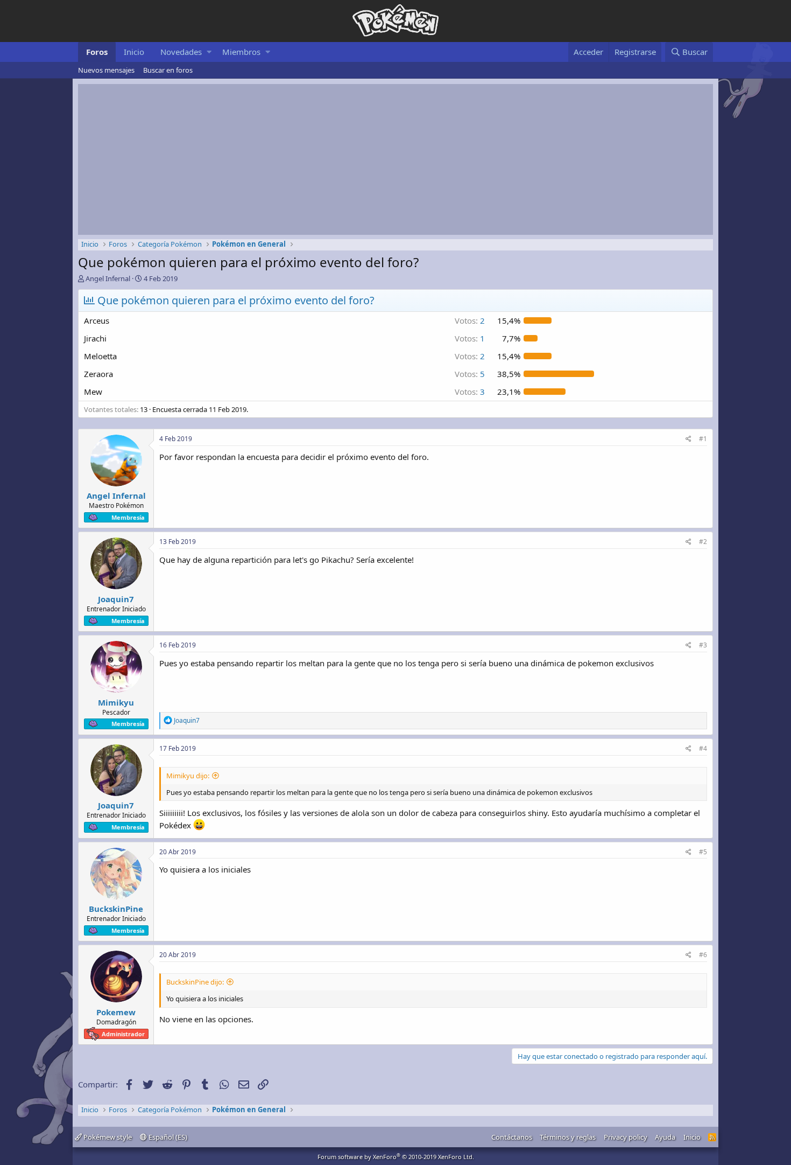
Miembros (241, 51)
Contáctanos (511, 1137)
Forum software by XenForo (395, 1157)
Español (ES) (167, 1137)
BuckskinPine (116, 908)
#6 (703, 954)
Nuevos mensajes (106, 70)
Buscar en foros (168, 70)
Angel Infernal (108, 278)
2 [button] (470, 320)
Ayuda (665, 1137)
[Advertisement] (395, 159)
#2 (703, 541)
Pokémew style (107, 1137)
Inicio (134, 51)
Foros (97, 51)
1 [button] (470, 338)
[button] (209, 52)
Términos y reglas (568, 1137)
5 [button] (470, 373)
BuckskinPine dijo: (195, 982)
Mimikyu (116, 702)
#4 (703, 748)
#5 (703, 851)
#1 (703, 438)
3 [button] (470, 391)
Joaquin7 (116, 599)
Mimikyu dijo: (187, 775)
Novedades (181, 51)
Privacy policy (625, 1137)
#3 (703, 645)
